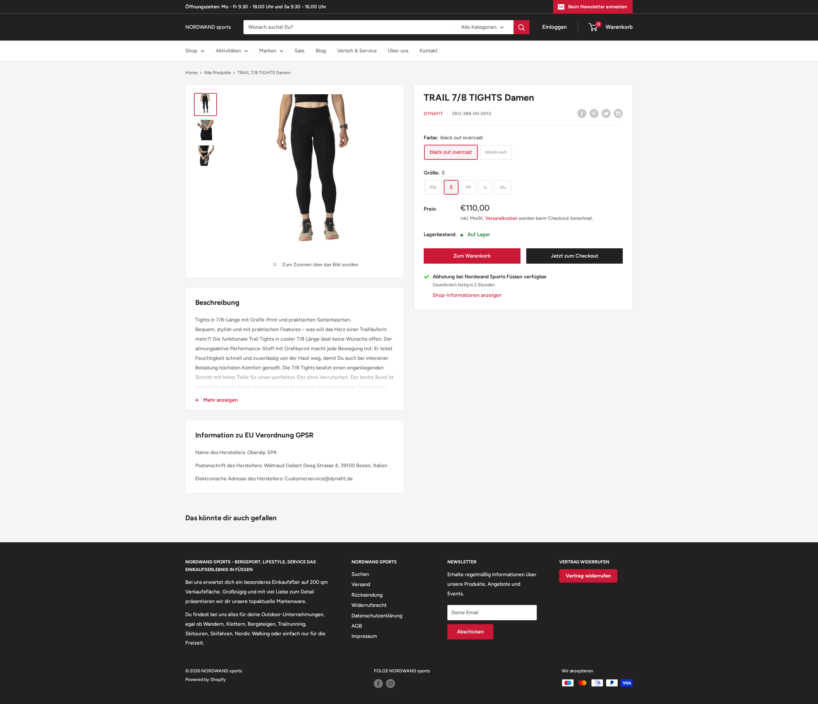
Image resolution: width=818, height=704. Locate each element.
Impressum (364, 636)
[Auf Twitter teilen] (606, 113)
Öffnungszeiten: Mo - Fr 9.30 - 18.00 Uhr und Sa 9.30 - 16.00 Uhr (255, 7)
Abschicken (470, 632)
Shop (191, 51)
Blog (321, 51)
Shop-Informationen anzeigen (467, 295)
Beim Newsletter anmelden (597, 7)
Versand (360, 584)
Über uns (398, 51)
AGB (356, 626)
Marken (267, 51)
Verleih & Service (357, 51)
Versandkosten (501, 218)
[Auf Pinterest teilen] (594, 113)
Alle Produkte (217, 72)
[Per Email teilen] (618, 113)
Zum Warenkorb (471, 256)
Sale (300, 51)
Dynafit (433, 113)
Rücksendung (366, 595)
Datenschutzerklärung (376, 616)
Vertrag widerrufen (588, 576)
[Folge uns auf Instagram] (390, 683)
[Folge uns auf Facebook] (378, 683)
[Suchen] (521, 27)
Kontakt (428, 51)
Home (191, 72)
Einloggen (554, 27)
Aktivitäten (228, 51)
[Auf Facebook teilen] (581, 113)
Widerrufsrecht (369, 605)
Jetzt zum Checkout (574, 256)
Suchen (360, 574)
